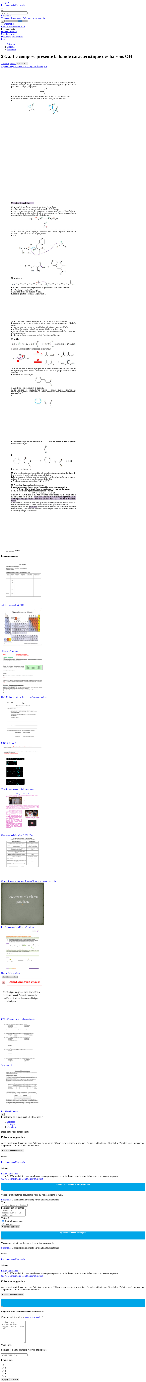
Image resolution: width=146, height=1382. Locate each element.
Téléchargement (8, 63)
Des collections (18, 26)
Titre (3, 1202)
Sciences (11, 44)
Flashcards (20, 5)
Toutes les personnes (14, 1221)
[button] (7, 551)
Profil (3, 39)
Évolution (11, 49)
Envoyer (14, 1379)
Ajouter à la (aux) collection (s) (15, 66)
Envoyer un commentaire (12, 1151)
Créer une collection (10, 1227)
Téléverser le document (12, 18)
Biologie (11, 47)
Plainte (4, 1173)
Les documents (8, 5)
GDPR (4, 1179)
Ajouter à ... (22, 64)
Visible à (5, 1218)
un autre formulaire (33, 1317)
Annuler (5, 1379)
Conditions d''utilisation (32, 1179)
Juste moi (9, 1224)
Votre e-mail (6, 1345)
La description (12, 1208)
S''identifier (6, 15)
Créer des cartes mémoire (34, 18)
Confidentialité (15, 1179)
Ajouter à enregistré (38, 66)
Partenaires (13, 1173)
